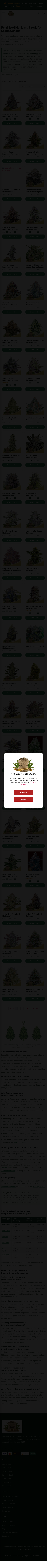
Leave (23, 799)
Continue (23, 793)
